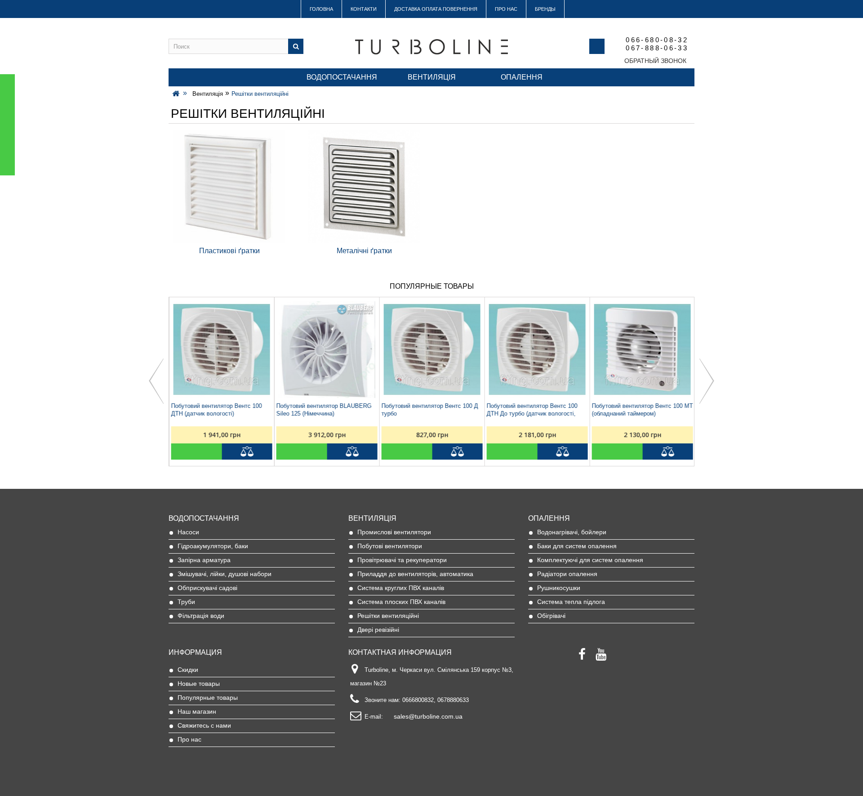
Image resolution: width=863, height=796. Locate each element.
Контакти (364, 9)
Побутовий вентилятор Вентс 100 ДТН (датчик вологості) (216, 409)
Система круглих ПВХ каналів (400, 587)
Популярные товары (208, 697)
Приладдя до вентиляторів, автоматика (415, 573)
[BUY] (196, 451)
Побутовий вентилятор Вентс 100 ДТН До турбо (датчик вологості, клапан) (531, 409)
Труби (186, 601)
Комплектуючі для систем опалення (590, 559)
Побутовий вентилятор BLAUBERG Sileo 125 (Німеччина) (323, 409)
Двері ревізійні (378, 629)
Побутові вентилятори (389, 546)
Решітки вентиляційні (388, 615)
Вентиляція (432, 77)
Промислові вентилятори (394, 532)
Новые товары (199, 683)
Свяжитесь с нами (204, 725)
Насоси (188, 532)
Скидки (188, 669)
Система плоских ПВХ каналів (401, 601)
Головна (321, 9)
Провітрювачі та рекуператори (402, 559)
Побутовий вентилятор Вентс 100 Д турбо (429, 409)
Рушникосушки (558, 587)
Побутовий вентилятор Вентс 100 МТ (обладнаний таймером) (642, 409)
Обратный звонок (655, 60)
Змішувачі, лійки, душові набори (224, 573)
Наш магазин (197, 711)
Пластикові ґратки (229, 251)
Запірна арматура (204, 559)
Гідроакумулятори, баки (213, 546)
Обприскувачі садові (207, 587)
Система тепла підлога (571, 601)
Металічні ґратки (364, 251)
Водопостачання (342, 77)
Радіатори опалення (567, 573)
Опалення (522, 77)
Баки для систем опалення (577, 546)
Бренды (545, 9)
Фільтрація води (201, 615)
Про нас (506, 9)
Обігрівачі (551, 615)
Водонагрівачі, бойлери (571, 532)
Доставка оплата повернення (435, 9)
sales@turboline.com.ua (428, 716)
